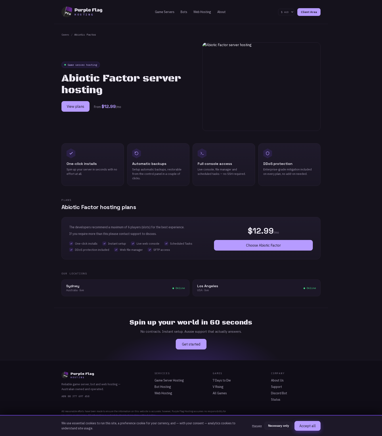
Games (65, 34)
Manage (257, 425)
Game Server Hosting (169, 380)
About (221, 12)
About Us (277, 380)
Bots (184, 12)
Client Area (309, 12)
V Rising (218, 387)
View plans (75, 106)
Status (275, 400)
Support (276, 387)
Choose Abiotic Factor (263, 245)
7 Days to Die (222, 380)
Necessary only (278, 425)
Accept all (307, 426)
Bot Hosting (163, 387)
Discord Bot (279, 393)
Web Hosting (202, 12)
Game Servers (164, 12)
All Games (220, 393)
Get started (191, 344)
